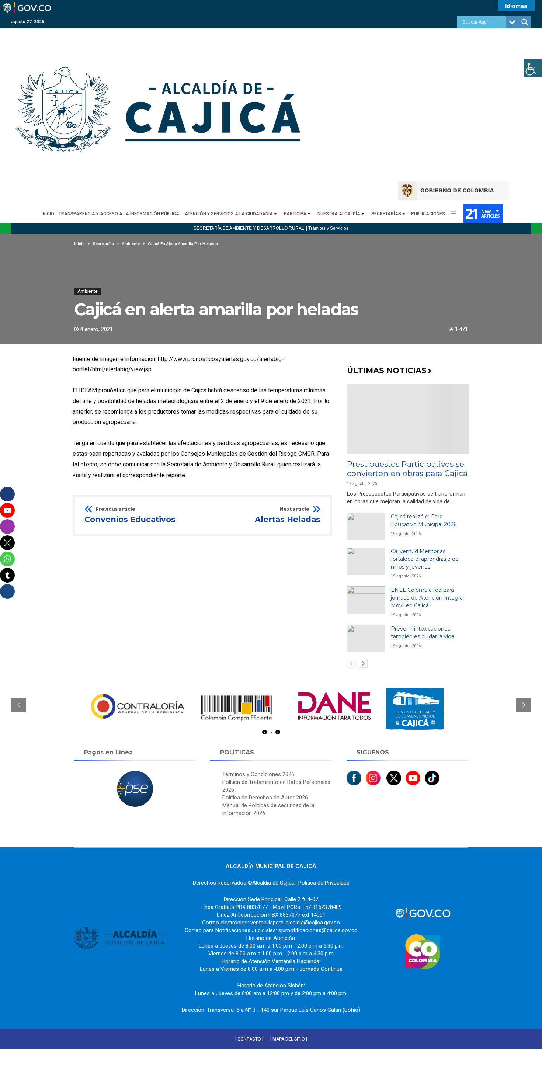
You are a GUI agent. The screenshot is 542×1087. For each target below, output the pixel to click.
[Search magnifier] (524, 22)
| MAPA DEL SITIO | (288, 1039)
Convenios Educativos (130, 515)
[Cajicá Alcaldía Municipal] (160, 32)
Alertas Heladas (287, 515)
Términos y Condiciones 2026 (258, 774)
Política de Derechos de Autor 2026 (265, 797)
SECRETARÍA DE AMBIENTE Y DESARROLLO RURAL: (249, 228)
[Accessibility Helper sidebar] (533, 68)
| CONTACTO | (249, 1039)
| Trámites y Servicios (327, 228)
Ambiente (87, 291)
